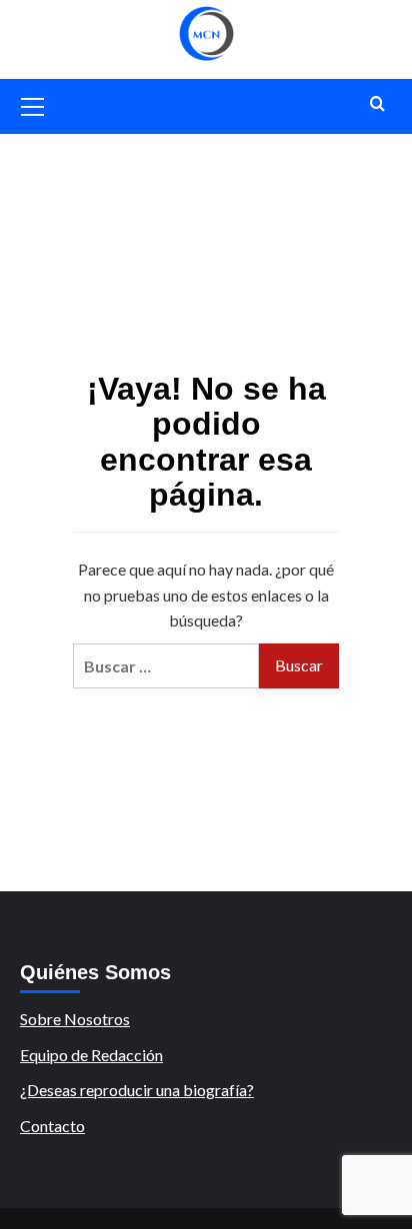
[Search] (377, 104)
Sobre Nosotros (75, 1018)
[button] (33, 104)
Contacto (52, 1125)
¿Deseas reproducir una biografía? (137, 1089)
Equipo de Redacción (91, 1054)
